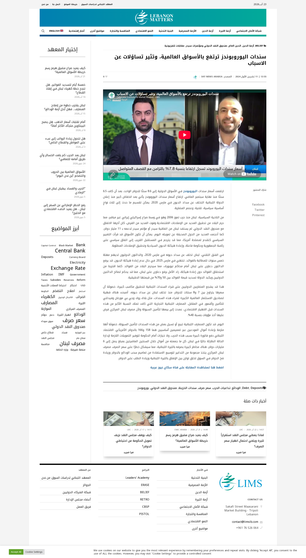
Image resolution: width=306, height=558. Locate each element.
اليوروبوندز (190, 191)
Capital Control (48, 245)
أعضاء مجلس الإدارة (78, 499)
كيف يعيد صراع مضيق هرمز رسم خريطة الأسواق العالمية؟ (187, 437)
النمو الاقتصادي (198, 521)
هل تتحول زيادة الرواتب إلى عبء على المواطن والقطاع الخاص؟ (65, 140)
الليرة (82, 303)
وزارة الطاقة (62, 350)
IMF (61, 274)
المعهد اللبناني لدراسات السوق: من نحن (66, 477)
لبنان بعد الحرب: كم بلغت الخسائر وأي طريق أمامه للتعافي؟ (62, 157)
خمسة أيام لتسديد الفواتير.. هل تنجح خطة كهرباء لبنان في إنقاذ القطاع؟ (65, 88)
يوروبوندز (143, 388)
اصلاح (71, 291)
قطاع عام (80, 338)
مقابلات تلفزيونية (174, 46)
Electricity (77, 262)
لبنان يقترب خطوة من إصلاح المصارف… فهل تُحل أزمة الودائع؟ (64, 107)
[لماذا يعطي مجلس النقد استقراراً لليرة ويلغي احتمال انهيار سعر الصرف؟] (241, 418)
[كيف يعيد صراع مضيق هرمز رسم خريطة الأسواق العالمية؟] (185, 418)
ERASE (145, 485)
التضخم (58, 291)
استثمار (82, 291)
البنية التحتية (199, 477)
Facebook (258, 204)
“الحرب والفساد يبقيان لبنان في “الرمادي (65, 190)
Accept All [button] (16, 552)
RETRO (144, 499)
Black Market (66, 245)
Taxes (44, 280)
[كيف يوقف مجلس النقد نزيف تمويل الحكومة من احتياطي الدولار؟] (128, 418)
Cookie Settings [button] (34, 552)
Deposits (257, 388)
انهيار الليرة (64, 314)
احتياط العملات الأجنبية (53, 285)
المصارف (49, 302)
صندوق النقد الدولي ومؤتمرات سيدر (206, 46)
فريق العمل (83, 506)
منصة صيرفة (77, 349)
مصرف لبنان (72, 343)
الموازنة (46, 308)
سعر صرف (204, 388)
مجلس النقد (47, 338)
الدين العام (235, 46)
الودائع (236, 388)
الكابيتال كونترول (65, 297)
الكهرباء (48, 296)
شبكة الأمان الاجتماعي (194, 506)
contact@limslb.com (245, 522)
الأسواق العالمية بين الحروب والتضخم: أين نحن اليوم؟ (68, 173)
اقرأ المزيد (241, 452)
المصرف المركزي (75, 308)
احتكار (73, 285)
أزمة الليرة (201, 499)
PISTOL (144, 514)
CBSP (145, 506)
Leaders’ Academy (137, 477)
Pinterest (258, 215)
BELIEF (259, 46)
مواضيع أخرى (200, 528)
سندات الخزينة (187, 388)
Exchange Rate (68, 268)
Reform (81, 280)
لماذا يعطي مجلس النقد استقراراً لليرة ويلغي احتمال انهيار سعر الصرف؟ (242, 440)
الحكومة (45, 291)
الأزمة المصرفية (198, 485)
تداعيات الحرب (221, 388)
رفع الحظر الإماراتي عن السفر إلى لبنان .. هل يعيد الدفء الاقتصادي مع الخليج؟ (64, 209)
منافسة (45, 344)
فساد (64, 332)
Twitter (259, 209)
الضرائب (80, 297)
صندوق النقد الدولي (164, 388)
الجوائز (87, 485)
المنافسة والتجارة (197, 514)
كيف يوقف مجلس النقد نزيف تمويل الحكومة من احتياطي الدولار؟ (133, 440)
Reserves (69, 280)
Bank (80, 245)
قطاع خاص (47, 332)
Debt (245, 388)
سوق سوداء (47, 321)
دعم (52, 314)
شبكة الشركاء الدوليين (77, 492)
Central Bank (70, 251)
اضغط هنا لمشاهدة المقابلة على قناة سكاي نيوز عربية (187, 367)
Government (77, 274)
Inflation (47, 274)
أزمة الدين (248, 46)
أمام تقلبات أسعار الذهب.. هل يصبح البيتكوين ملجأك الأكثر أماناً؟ (63, 124)
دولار (44, 314)
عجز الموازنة (80, 333)
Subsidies (55, 280)
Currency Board (77, 257)
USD (83, 285)
